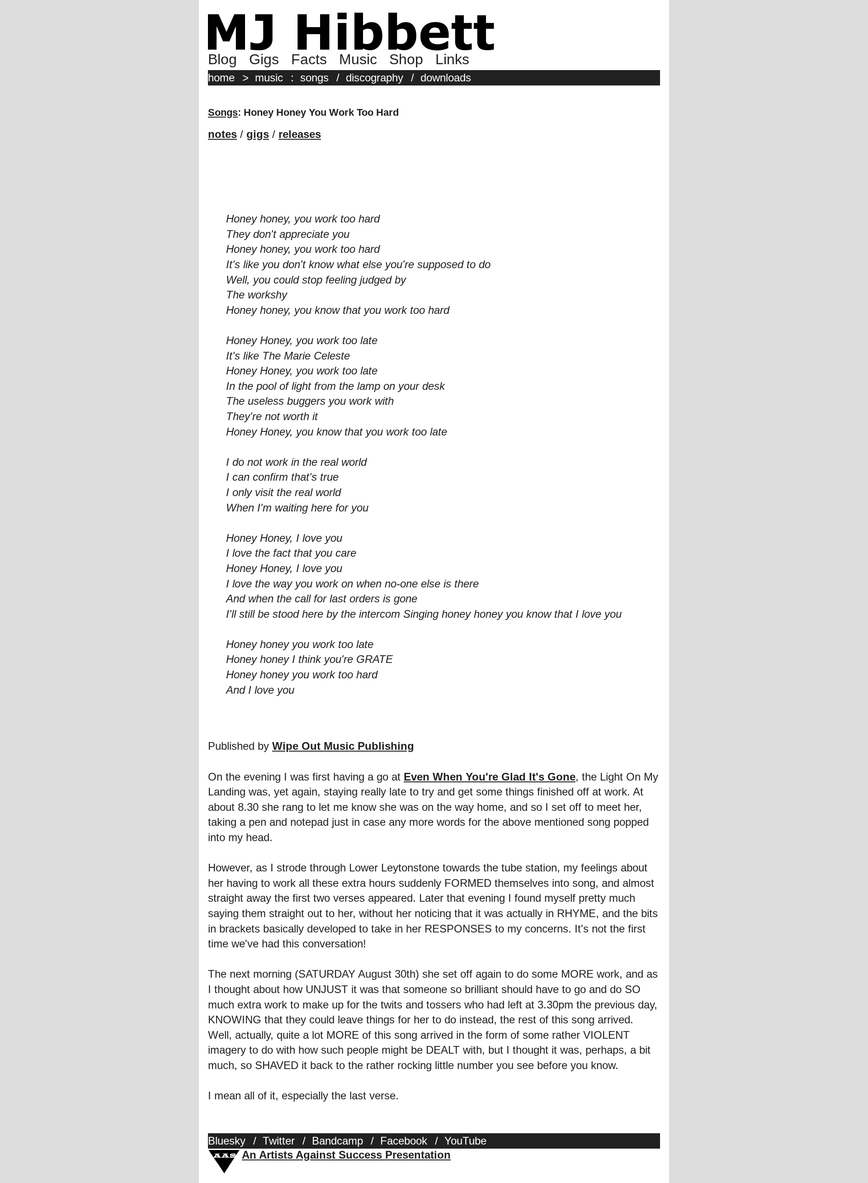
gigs (257, 134)
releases (299, 134)
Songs (223, 112)
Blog (222, 59)
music (269, 77)
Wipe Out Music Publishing (343, 746)
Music (358, 59)
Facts (309, 59)
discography (374, 77)
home (221, 77)
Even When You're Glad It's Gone (490, 777)
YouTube (465, 1141)
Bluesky (226, 1141)
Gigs (264, 59)
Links (452, 59)
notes (222, 134)
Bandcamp (337, 1141)
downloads (445, 77)
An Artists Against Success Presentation (346, 1155)
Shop (406, 59)
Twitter (279, 1141)
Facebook (403, 1141)
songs (314, 77)
